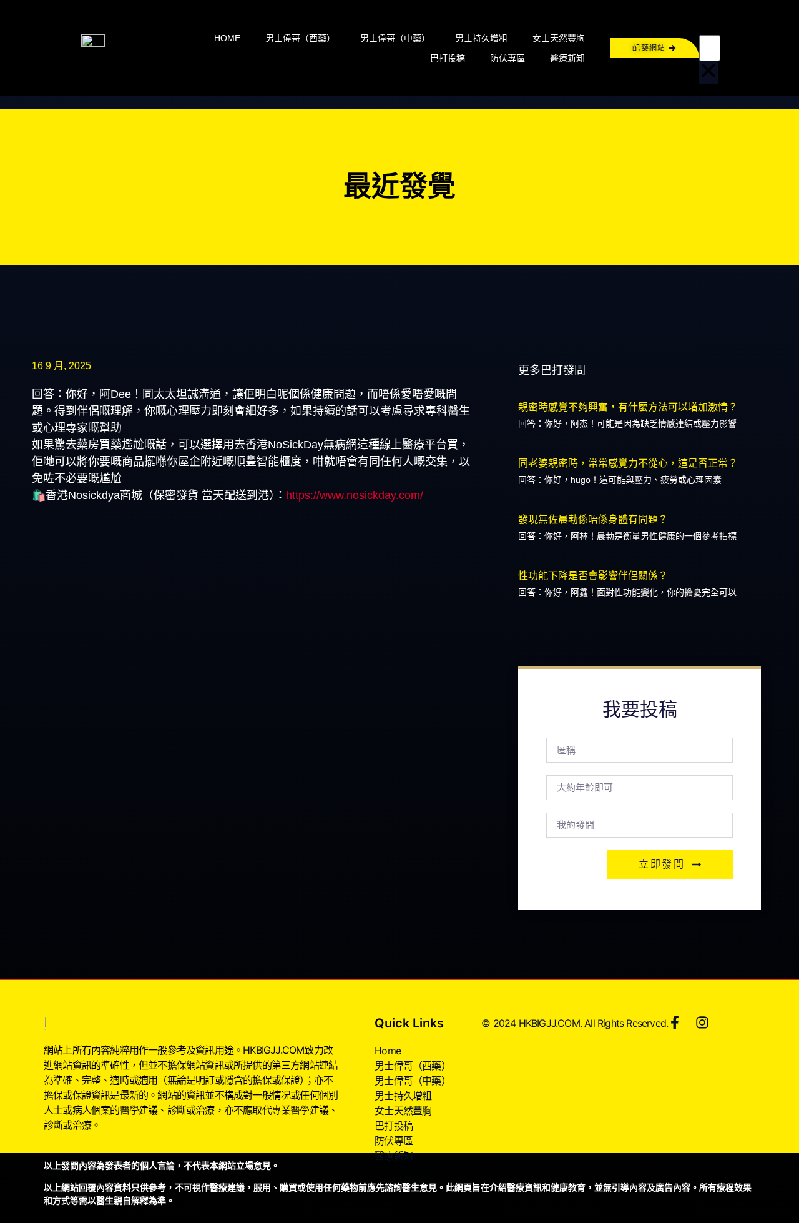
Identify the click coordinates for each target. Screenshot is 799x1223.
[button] (708, 23)
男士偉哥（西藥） (300, 38)
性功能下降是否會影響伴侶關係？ (593, 575)
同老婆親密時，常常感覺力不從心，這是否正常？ (628, 463)
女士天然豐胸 (558, 38)
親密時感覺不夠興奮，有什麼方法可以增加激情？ (628, 407)
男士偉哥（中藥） (395, 38)
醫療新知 (567, 58)
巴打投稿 (447, 58)
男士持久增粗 (481, 38)
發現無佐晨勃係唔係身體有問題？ (593, 519)
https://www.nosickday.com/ (354, 495)
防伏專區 (507, 58)
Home (227, 38)
